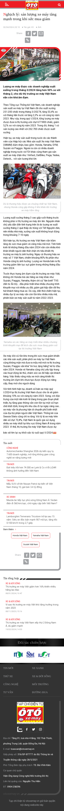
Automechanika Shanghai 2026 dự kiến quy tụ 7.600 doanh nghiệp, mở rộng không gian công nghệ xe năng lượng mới (31, 454)
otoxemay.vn (11, 794)
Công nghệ (12, 448)
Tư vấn (8, 692)
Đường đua (40, 692)
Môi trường (40, 684)
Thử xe (8, 676)
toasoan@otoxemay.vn (22, 749)
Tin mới (10, 464)
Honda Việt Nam (20, 535)
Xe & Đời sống (13, 583)
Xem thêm (8, 529)
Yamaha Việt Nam (41, 535)
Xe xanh (11, 497)
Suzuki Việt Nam (30, 544)
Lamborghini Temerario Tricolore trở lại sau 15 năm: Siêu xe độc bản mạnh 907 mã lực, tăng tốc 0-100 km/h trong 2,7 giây (32, 519)
